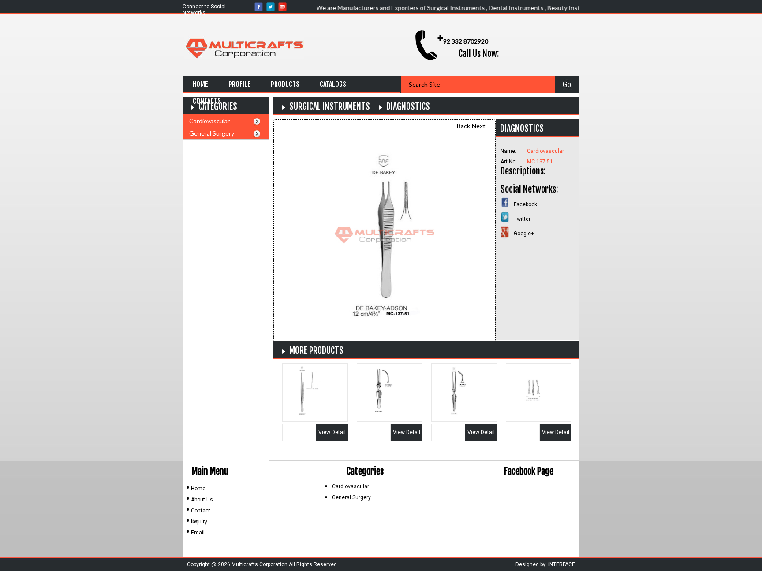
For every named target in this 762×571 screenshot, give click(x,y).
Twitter (522, 219)
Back (463, 126)
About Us (202, 500)
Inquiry (199, 522)
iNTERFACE (561, 564)
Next (479, 126)
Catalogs (333, 84)
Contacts (207, 100)
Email (198, 533)
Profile (239, 84)
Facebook (525, 204)
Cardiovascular (209, 121)
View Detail (332, 432)
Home (200, 84)
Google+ (524, 233)
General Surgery (211, 133)
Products (285, 84)
